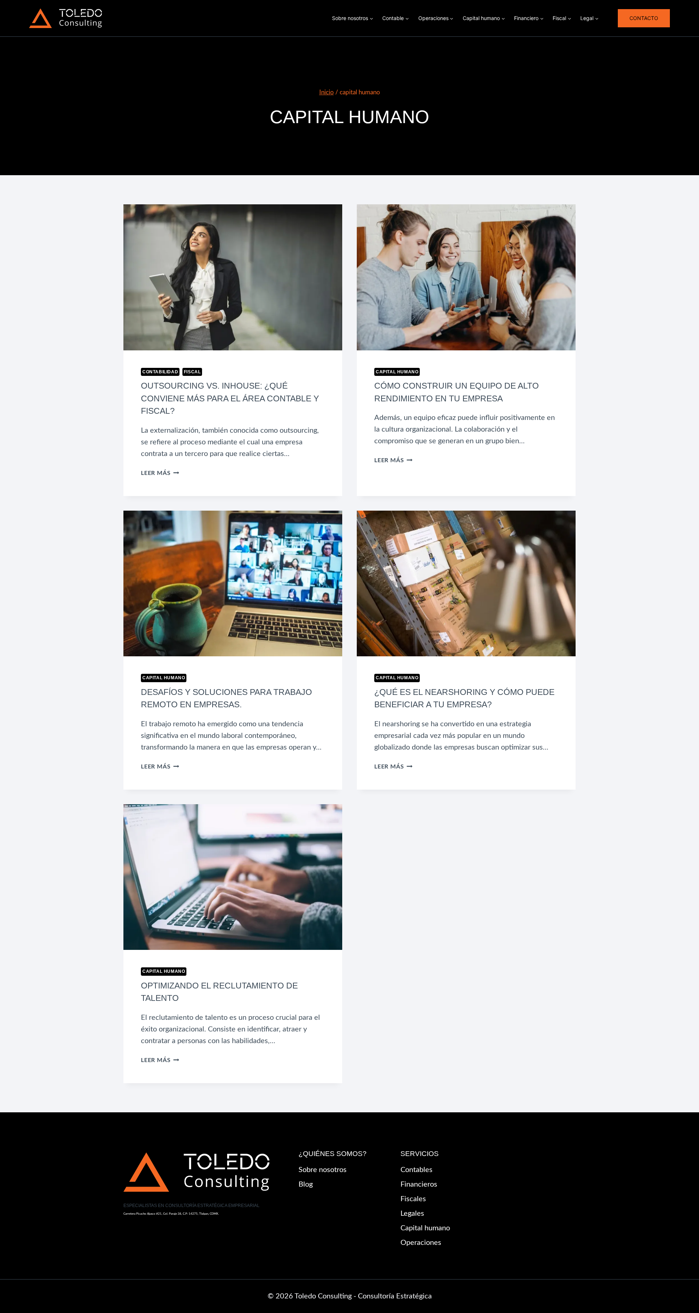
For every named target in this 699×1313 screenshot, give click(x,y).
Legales (412, 1213)
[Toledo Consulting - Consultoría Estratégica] (65, 18)
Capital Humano (397, 371)
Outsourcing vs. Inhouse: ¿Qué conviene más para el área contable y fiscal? (230, 398)
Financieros (418, 1184)
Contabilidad (160, 371)
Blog (306, 1184)
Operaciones (420, 1242)
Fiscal (192, 371)
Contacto (643, 18)
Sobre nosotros (323, 1170)
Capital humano (425, 1228)
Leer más (160, 473)
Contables (416, 1170)
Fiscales (413, 1199)
